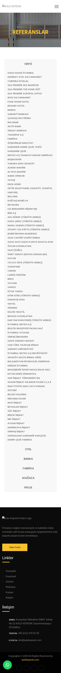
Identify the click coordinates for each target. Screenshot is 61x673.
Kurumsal (11, 576)
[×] (7, 664)
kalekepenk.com (30, 660)
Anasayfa (11, 571)
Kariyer (9, 592)
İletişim (9, 597)
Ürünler (10, 581)
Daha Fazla (14, 547)
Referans (10, 587)
